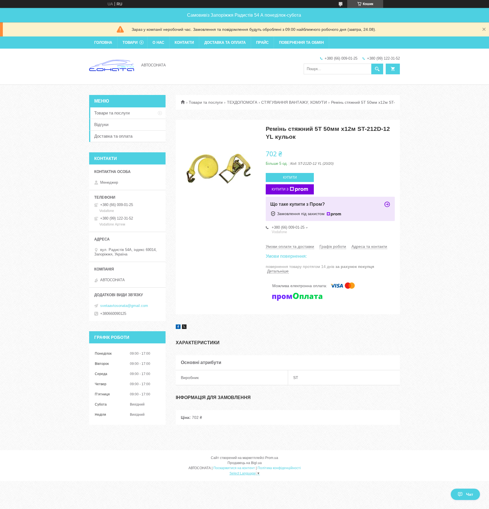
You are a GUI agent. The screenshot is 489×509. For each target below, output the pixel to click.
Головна (103, 42)
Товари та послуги (206, 102)
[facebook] (178, 327)
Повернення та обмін (301, 42)
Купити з (280, 189)
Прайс (262, 42)
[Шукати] (377, 69)
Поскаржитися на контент (234, 468)
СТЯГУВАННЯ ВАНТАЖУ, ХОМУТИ (294, 102)
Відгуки (101, 124)
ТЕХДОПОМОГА (242, 102)
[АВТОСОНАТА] (111, 64)
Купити (290, 177)
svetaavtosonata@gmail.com (124, 306)
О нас (158, 42)
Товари (130, 42)
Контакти (184, 42)
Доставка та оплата (225, 42)
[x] (184, 327)
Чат (469, 494)
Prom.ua (271, 458)
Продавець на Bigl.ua (245, 463)
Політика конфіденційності (279, 468)
